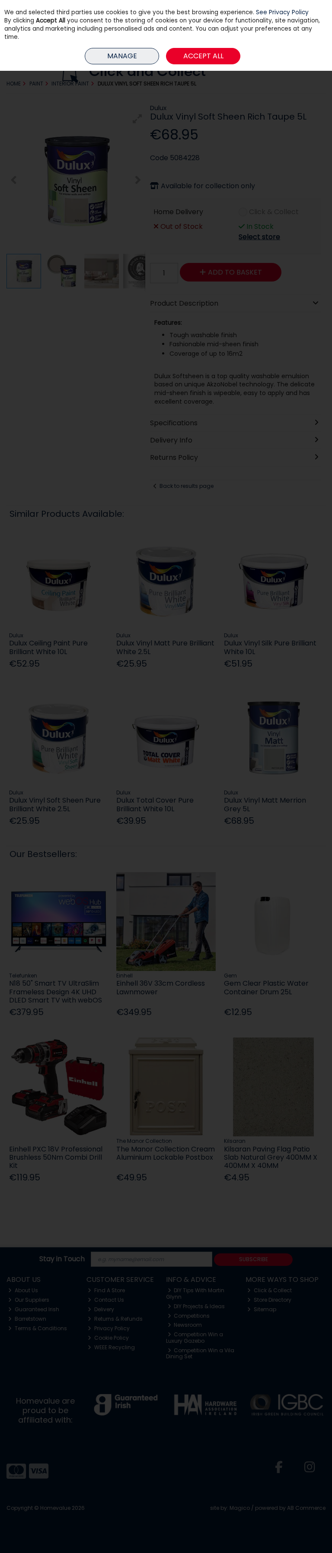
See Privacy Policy (282, 12)
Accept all (203, 56)
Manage (122, 56)
